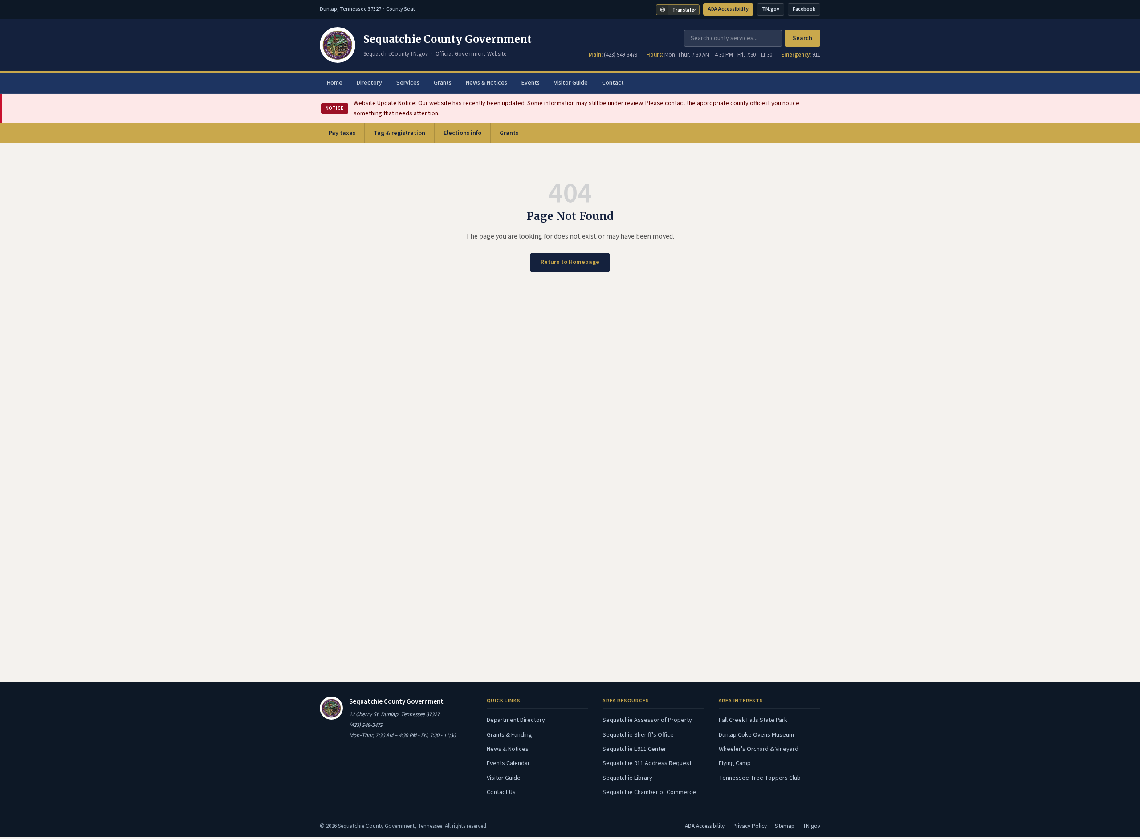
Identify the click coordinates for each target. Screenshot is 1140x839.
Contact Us (501, 792)
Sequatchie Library (627, 778)
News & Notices (486, 82)
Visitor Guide (571, 82)
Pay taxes (346, 135)
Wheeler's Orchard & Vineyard (758, 749)
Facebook (806, 10)
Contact (613, 82)
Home (334, 82)
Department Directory (516, 720)
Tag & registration (399, 133)
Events (530, 82)
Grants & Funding (509, 734)
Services (407, 82)
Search (802, 38)
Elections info (462, 133)
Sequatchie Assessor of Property (647, 720)
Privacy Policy (750, 826)
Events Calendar (508, 763)
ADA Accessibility (728, 9)
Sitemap (784, 826)
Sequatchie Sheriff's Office (638, 734)
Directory (369, 82)
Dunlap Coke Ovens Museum (756, 734)
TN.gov (772, 10)
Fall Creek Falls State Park (753, 720)
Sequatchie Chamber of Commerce (649, 792)
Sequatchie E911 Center (634, 749)
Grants (443, 82)
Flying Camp (735, 763)
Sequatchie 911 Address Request (647, 763)
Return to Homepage (570, 262)
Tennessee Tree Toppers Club (760, 778)
